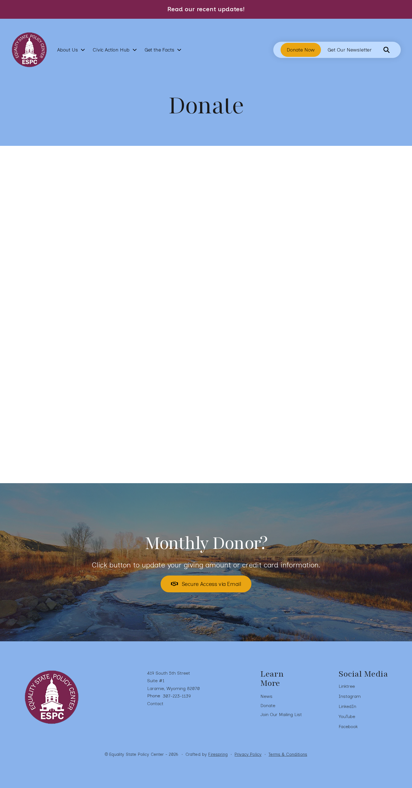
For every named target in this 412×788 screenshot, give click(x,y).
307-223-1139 (177, 696)
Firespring (218, 754)
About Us (67, 50)
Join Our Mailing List (281, 714)
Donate (267, 705)
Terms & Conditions (288, 754)
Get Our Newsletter (350, 50)
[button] (386, 50)
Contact (155, 703)
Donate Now (301, 50)
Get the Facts (159, 50)
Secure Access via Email (210, 584)
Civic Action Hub (111, 50)
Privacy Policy (248, 754)
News (266, 696)
